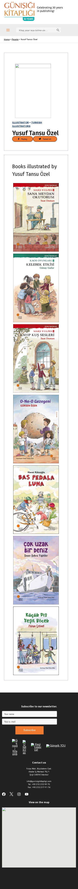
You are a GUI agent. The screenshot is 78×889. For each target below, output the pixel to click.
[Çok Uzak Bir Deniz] (36, 570)
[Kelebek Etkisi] (36, 288)
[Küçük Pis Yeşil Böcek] (36, 641)
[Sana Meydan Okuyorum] (36, 217)
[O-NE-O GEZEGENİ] (36, 429)
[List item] (4, 794)
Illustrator (20, 122)
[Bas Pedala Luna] (36, 499)
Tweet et (46, 139)
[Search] (58, 30)
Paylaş (23, 139)
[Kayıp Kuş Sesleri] (36, 358)
